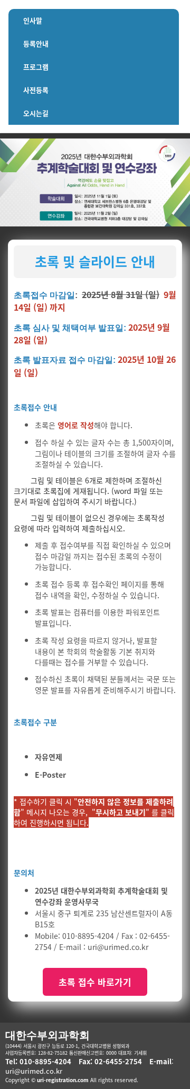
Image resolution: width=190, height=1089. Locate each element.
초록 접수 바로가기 (95, 981)
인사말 (32, 20)
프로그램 (36, 67)
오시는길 (36, 113)
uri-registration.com (63, 1080)
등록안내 (36, 43)
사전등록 (36, 90)
